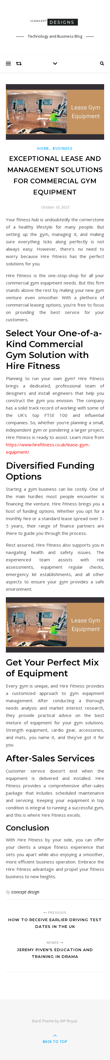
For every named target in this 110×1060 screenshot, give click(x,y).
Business (63, 148)
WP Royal (68, 1021)
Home (43, 148)
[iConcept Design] (55, 22)
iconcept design (25, 892)
